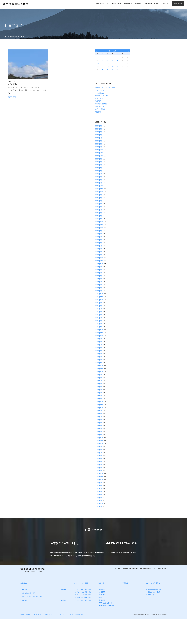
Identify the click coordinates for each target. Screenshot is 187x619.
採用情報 (138, 3)
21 (117, 67)
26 (107, 70)
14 (117, 63)
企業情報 (127, 3)
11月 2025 (112, 51)
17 (98, 67)
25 (103, 70)
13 (112, 63)
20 (112, 67)
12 (107, 63)
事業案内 (99, 3)
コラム (164, 3)
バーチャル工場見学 (151, 3)
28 (117, 70)
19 (107, 67)
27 (112, 70)
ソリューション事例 (114, 3)
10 (98, 63)
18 (103, 67)
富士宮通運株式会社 (12, 36)
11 (103, 63)
